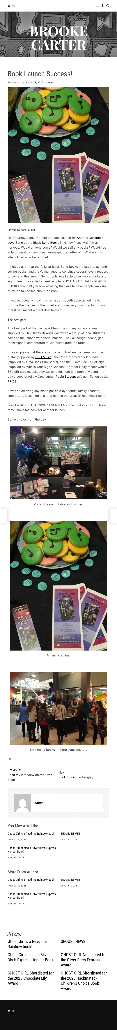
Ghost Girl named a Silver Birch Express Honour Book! (31, 957)
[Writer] (22, 803)
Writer (51, 82)
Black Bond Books (46, 242)
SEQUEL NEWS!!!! (71, 833)
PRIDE (12, 381)
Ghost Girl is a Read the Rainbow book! (31, 833)
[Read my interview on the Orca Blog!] (3, 516)
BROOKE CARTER (58, 37)
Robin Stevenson (68, 376)
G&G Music (43, 357)
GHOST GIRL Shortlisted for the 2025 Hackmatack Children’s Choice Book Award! (84, 981)
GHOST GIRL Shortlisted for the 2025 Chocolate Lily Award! (31, 978)
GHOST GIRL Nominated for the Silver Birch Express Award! (84, 959)
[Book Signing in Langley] (113, 516)
